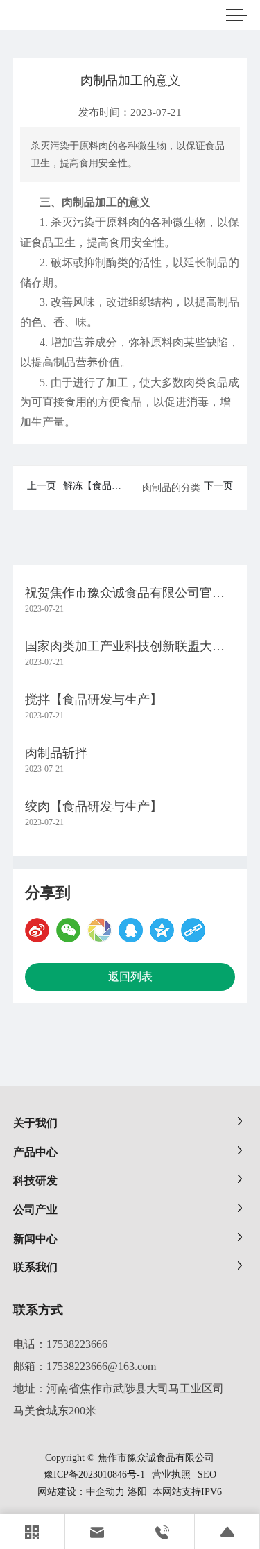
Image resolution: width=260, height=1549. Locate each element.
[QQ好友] (131, 930)
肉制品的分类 (171, 488)
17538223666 (76, 1344)
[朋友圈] (99, 930)
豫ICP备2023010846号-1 (94, 1475)
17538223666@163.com (101, 1366)
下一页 (218, 486)
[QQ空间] (162, 930)
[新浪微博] (37, 930)
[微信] (68, 930)
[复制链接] (193, 930)
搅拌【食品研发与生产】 (93, 700)
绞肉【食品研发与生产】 (93, 806)
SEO (207, 1474)
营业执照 (171, 1474)
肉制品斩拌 (56, 753)
